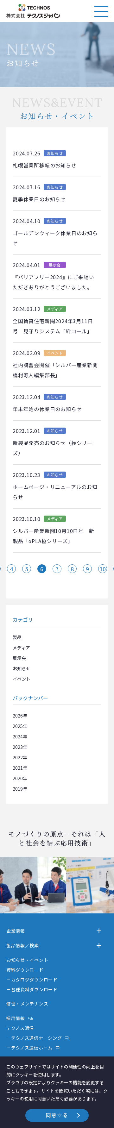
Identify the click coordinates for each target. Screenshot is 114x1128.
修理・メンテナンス (27, 1003)
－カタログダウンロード (32, 979)
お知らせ (21, 668)
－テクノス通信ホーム (29, 1047)
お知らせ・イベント (27, 960)
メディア (21, 647)
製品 (17, 637)
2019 (18, 789)
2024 (18, 736)
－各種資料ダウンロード (32, 989)
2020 (18, 778)
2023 (18, 747)
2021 (18, 768)
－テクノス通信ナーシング (34, 1038)
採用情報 (15, 1018)
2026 (18, 715)
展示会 (19, 658)
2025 (18, 726)
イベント (21, 679)
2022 (18, 757)
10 (102, 569)
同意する (57, 1115)
